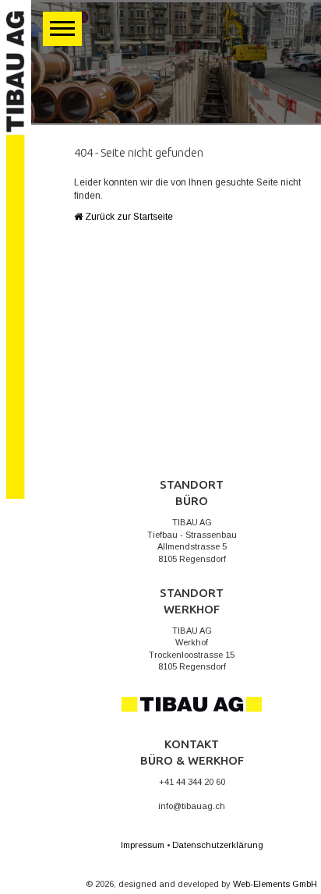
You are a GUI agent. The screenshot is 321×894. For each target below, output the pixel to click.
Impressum (142, 845)
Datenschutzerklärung (217, 845)
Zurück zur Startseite (128, 216)
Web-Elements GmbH (275, 884)
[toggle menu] (62, 29)
